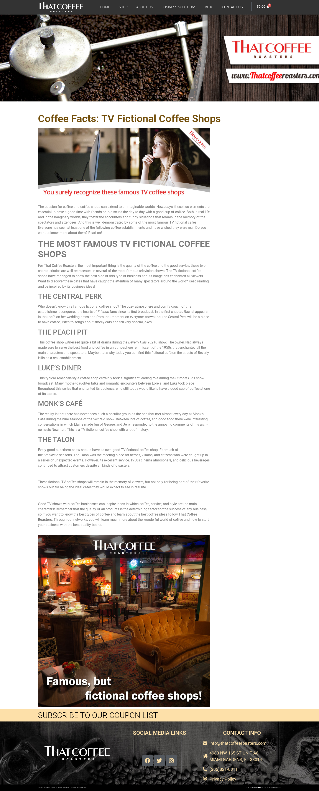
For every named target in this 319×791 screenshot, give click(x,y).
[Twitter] (159, 760)
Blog (209, 7)
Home (105, 7)
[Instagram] (171, 760)
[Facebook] (147, 760)
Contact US (232, 7)
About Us (144, 7)
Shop (123, 7)
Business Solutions (178, 7)
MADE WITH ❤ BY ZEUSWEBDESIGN (263, 787)
